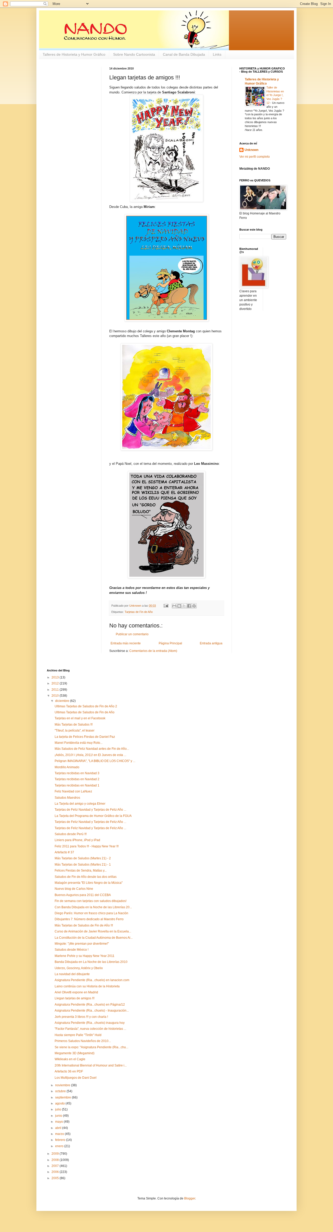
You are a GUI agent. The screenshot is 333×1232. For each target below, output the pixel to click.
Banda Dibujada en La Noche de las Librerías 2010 (91, 962)
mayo (59, 1121)
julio (58, 1109)
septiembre (63, 1097)
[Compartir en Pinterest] (194, 605)
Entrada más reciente (126, 643)
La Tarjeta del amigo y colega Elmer (80, 803)
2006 (56, 1172)
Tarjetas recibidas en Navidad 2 (77, 779)
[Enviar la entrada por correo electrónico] (165, 605)
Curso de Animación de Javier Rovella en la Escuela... (93, 931)
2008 (56, 1160)
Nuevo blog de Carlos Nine (74, 889)
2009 (56, 1153)
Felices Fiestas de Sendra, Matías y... (81, 870)
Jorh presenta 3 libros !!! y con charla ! (81, 1017)
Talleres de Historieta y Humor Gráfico (74, 54)
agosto (60, 1103)
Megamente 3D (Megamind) (74, 1053)
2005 (56, 1178)
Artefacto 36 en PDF (69, 1071)
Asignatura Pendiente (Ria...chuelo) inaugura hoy (90, 1023)
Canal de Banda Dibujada (184, 54)
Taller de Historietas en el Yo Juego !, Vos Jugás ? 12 (275, 95)
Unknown (251, 150)
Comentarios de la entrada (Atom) (153, 651)
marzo (60, 1134)
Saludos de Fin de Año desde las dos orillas (86, 877)
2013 (56, 677)
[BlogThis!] (179, 605)
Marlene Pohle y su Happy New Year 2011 (84, 956)
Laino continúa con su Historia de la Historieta (87, 986)
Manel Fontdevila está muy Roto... (79, 743)
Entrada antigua (211, 643)
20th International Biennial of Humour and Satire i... (91, 1065)
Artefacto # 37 (64, 852)
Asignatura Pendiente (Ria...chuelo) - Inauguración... (92, 1010)
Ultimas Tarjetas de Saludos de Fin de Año (84, 712)
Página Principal (170, 643)
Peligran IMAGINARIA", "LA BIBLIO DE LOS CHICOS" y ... (95, 761)
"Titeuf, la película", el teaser (74, 730)
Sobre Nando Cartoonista (134, 54)
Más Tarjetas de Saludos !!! (74, 724)
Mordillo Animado (67, 767)
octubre (61, 1091)
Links (217, 54)
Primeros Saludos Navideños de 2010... (83, 1041)
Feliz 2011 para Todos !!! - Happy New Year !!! (87, 846)
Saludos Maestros (67, 797)
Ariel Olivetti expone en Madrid (76, 992)
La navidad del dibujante (72, 974)
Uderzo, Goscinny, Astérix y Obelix (79, 968)
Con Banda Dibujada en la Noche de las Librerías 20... (93, 907)
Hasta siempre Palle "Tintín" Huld (78, 1035)
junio (59, 1115)
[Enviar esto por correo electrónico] (174, 605)
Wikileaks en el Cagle (70, 1059)
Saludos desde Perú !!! (71, 834)
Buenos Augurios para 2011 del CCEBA (83, 895)
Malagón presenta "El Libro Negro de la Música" (89, 883)
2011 (56, 689)
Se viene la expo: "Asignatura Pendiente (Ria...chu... (91, 1047)
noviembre (63, 1085)
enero (59, 1146)
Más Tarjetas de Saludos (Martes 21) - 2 (83, 858)
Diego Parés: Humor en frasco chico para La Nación (91, 913)
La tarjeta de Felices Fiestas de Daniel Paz (85, 737)
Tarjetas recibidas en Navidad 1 (77, 785)
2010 (56, 695)
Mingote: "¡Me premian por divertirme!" (82, 943)
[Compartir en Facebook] (189, 605)
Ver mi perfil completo (254, 156)
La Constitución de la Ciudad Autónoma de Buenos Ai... (94, 937)
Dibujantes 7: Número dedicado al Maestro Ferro (89, 919)
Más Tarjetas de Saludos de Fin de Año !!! (84, 925)
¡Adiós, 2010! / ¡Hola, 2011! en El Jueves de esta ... (90, 755)
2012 (56, 683)
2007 (56, 1166)
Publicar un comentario (132, 634)
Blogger (189, 1198)
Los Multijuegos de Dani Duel (76, 1077)
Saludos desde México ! (71, 949)
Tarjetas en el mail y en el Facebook (80, 718)
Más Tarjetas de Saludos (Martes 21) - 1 (83, 864)
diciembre (62, 701)
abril (58, 1128)
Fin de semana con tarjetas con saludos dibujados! (90, 901)
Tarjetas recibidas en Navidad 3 (77, 773)
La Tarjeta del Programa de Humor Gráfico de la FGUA (93, 816)
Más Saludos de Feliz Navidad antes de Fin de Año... (92, 749)
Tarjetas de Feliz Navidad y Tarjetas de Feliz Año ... (90, 809)
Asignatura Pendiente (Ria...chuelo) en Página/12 (90, 1004)
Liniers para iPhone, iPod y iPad (77, 840)
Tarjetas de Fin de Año (139, 611)
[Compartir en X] (184, 605)
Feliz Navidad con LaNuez (73, 791)
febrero (60, 1140)
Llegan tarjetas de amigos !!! (74, 998)
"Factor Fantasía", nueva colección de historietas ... (90, 1029)
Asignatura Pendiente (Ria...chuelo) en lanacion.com (92, 980)
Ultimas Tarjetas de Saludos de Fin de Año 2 (86, 706)
